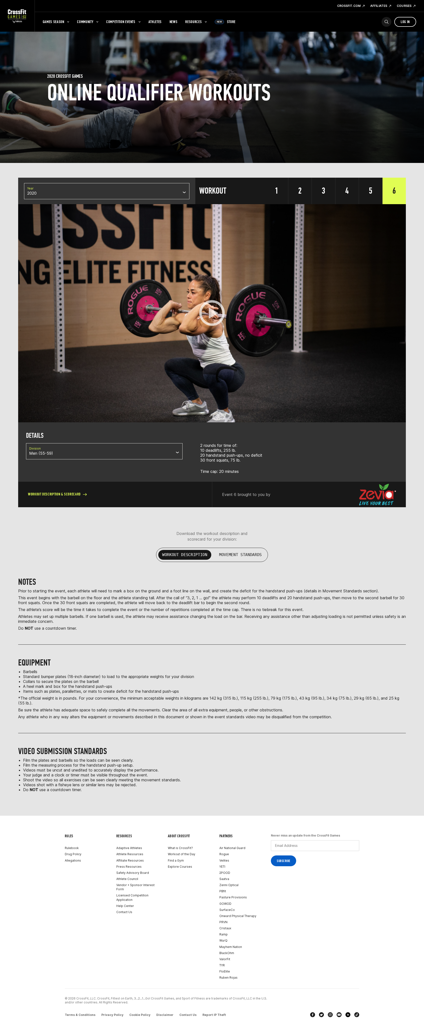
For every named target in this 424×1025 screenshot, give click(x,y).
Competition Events (120, 21)
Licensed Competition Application (132, 897)
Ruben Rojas (228, 977)
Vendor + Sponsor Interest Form (135, 887)
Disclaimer (164, 1015)
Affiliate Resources (130, 860)
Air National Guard (232, 848)
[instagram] (330, 1014)
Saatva (224, 879)
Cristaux (225, 928)
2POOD (224, 873)
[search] (386, 22)
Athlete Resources (129, 854)
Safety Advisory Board (132, 873)
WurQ (223, 940)
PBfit (222, 891)
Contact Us (124, 912)
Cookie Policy (139, 1015)
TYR (222, 965)
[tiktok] (356, 1014)
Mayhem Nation (230, 947)
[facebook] (312, 1014)
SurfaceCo (227, 910)
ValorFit (224, 959)
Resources (193, 21)
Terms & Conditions (80, 1015)
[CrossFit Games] (17, 16)
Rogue (224, 854)
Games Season (53, 21)
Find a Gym (176, 860)
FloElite (224, 971)
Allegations (73, 860)
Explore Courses (180, 866)
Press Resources (129, 866)
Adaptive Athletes (129, 848)
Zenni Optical (228, 885)
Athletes (155, 21)
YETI (222, 866)
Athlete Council (127, 879)
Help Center (125, 906)
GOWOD (225, 903)
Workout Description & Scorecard (54, 494)
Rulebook (72, 848)
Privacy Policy (112, 1015)
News (174, 21)
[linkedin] (347, 1014)
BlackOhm (226, 953)
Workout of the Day (181, 854)
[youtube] (339, 1014)
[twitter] (321, 1014)
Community (85, 21)
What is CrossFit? (180, 848)
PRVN (223, 922)
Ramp (223, 934)
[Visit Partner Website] (377, 494)
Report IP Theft (214, 1015)
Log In (405, 21)
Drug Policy (73, 854)
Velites (224, 860)
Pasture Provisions (233, 897)
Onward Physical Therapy (237, 916)
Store (226, 21)
